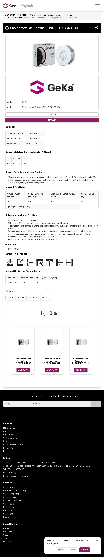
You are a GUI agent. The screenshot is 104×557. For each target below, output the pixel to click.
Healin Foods (9, 510)
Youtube (6, 535)
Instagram (7, 532)
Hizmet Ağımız (9, 448)
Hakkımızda (8, 435)
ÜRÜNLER (22, 15)
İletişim (6, 441)
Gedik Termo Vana (11, 494)
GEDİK (18, 5)
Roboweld (7, 517)
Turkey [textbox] (7, 404)
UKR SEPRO (33, 297)
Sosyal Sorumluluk (11, 438)
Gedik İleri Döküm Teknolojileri (16, 490)
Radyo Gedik (8, 507)
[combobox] (17, 404)
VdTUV (45, 297)
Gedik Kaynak (9, 487)
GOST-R (21, 297)
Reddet (73, 550)
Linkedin (6, 528)
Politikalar (7, 431)
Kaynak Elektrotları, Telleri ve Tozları (45, 15)
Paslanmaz (69, 15)
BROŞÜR (52, 114)
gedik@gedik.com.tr (19, 476)
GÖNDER (95, 404)
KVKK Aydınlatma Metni (13, 445)
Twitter (6, 538)
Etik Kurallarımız (10, 428)
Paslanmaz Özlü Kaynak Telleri (21, 18)
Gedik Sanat (8, 514)
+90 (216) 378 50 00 (15, 469)
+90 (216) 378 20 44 (16, 473)
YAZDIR (53, 120)
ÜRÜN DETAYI (23, 370)
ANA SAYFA (10, 15)
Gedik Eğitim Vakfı (10, 497)
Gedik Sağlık (8, 504)
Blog (5, 451)
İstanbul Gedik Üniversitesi (14, 500)
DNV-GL (10, 297)
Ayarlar (61, 550)
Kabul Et (85, 550)
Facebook (7, 542)
